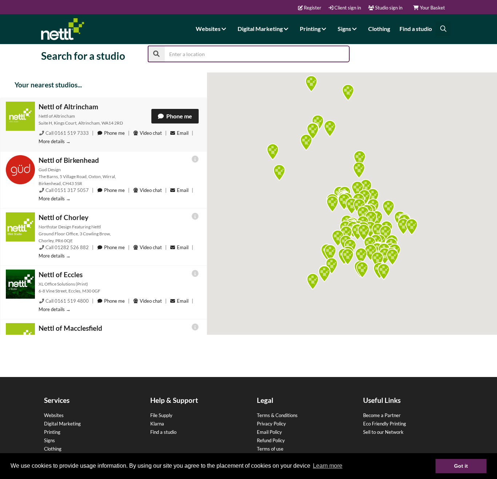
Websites (209, 28)
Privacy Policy (271, 424)
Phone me (178, 116)
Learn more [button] (327, 466)
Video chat (150, 133)
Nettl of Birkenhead (69, 160)
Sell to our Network (383, 432)
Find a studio (415, 28)
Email (183, 133)
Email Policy (269, 432)
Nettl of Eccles (61, 274)
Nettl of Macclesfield (70, 328)
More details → (55, 141)
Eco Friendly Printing (384, 424)
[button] (332, 204)
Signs (345, 28)
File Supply (161, 415)
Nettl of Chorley (63, 217)
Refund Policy (271, 440)
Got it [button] (461, 466)
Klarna (157, 424)
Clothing (379, 28)
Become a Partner (382, 415)
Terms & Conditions (277, 415)
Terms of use (270, 449)
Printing (311, 28)
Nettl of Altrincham (68, 106)
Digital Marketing (261, 28)
